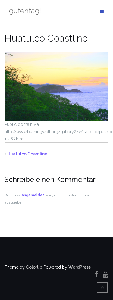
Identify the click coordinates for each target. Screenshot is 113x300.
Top (107, 294)
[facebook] (97, 274)
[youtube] (105, 274)
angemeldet (33, 195)
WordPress (79, 267)
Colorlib (34, 267)
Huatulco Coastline (27, 154)
